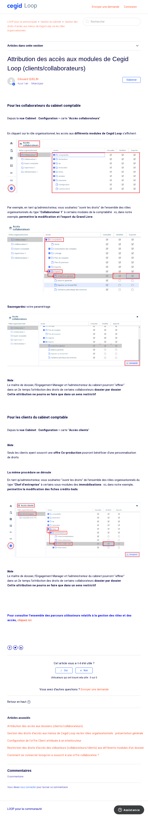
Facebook (9, 647)
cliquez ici (24, 620)
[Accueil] (22, 8)
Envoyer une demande (105, 6)
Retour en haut (16, 701)
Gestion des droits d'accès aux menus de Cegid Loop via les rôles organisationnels (42, 26)
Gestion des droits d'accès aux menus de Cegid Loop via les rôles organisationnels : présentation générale (75, 733)
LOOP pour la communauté (22, 21)
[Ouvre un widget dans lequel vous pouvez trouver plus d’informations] (129, 810)
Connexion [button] (130, 6)
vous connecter (28, 787)
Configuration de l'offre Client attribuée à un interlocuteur (44, 740)
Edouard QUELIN (28, 79)
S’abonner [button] (131, 80)
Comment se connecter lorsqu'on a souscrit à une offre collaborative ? (53, 755)
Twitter (15, 647)
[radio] (64, 670)
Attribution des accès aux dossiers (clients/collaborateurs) (45, 726)
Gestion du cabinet (51, 21)
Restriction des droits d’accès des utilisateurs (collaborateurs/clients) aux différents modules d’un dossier (75, 748)
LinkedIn (20, 647)
